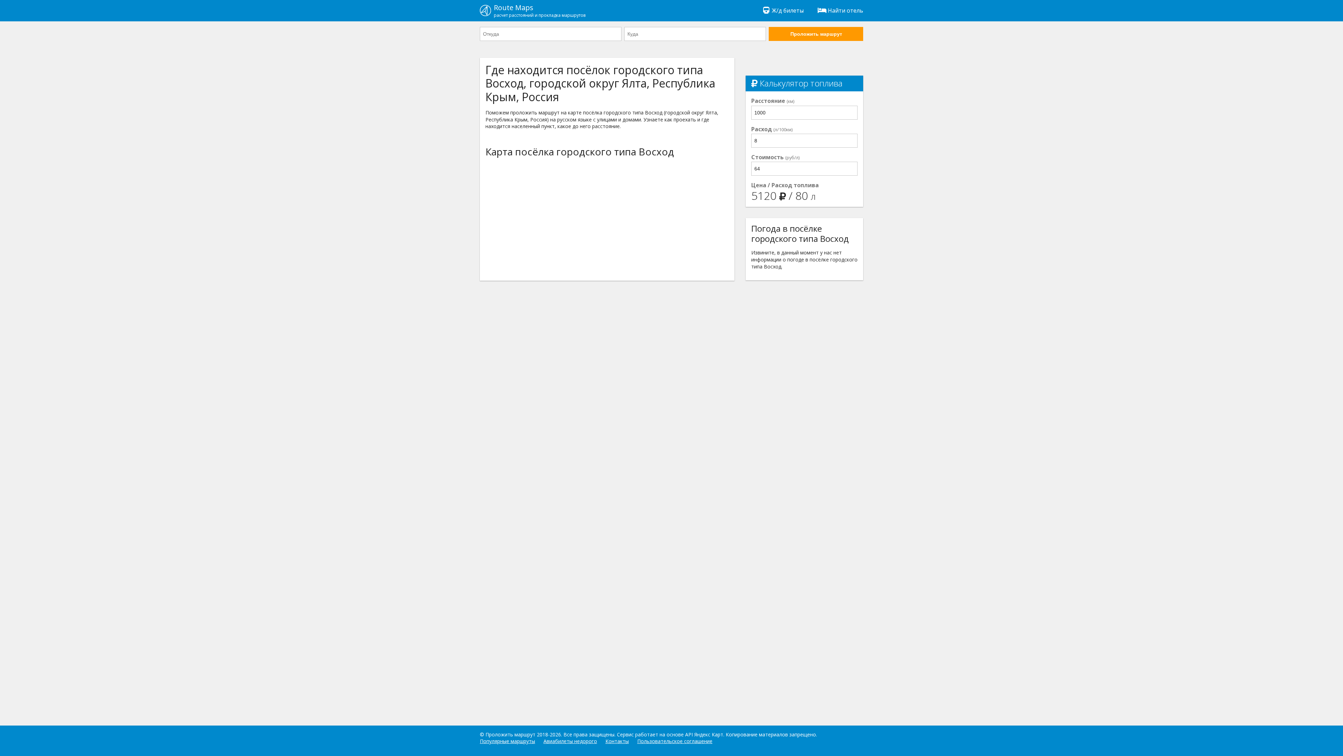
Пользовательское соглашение (674, 741)
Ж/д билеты (788, 10)
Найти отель (845, 10)
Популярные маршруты (507, 741)
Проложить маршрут (816, 34)
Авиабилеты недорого (570, 741)
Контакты (617, 741)
